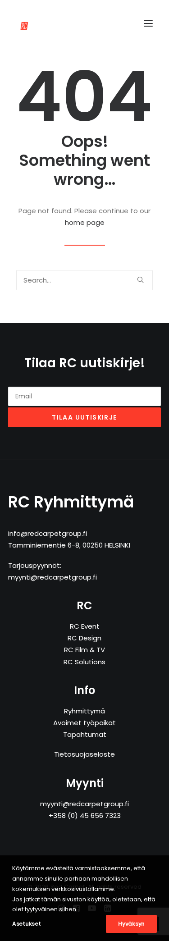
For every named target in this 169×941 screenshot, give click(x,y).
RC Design (84, 638)
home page (85, 222)
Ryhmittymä (84, 711)
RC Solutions (84, 662)
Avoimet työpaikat (84, 722)
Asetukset (26, 923)
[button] (148, 23)
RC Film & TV (84, 649)
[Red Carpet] (35, 23)
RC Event (85, 626)
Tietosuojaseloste (84, 754)
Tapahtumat (84, 734)
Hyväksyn (131, 923)
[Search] (84, 280)
